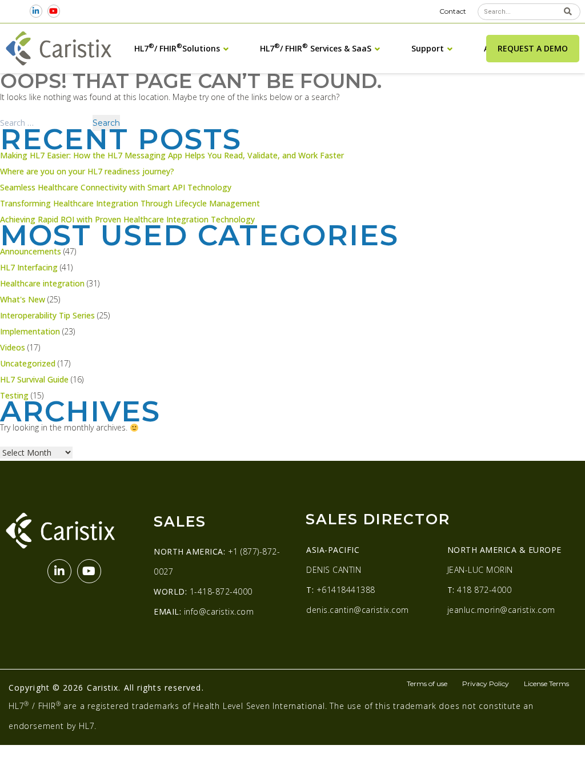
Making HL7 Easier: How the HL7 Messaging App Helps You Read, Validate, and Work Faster (172, 155)
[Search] (568, 12)
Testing (14, 395)
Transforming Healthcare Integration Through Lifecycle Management (130, 203)
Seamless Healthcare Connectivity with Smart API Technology (115, 187)
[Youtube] (53, 11)
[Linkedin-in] (36, 11)
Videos (12, 347)
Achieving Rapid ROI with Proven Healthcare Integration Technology (127, 219)
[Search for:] (46, 122)
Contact (452, 11)
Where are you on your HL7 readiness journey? (87, 171)
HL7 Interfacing (29, 267)
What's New (22, 299)
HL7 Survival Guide (34, 379)
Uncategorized (27, 363)
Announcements (30, 251)
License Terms (546, 683)
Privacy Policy (485, 683)
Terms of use (427, 683)
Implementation (30, 331)
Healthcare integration (42, 283)
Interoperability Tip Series (47, 315)
